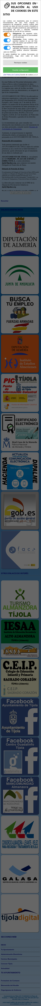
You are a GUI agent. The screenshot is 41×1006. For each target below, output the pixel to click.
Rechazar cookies (20, 63)
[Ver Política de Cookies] (12, 75)
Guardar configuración (20, 70)
